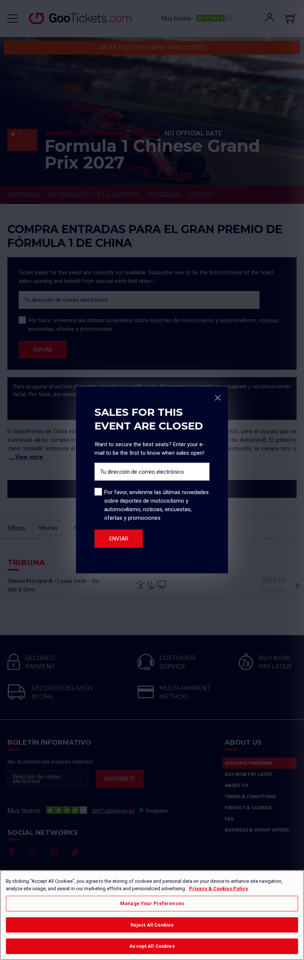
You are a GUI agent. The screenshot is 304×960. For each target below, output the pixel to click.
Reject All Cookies (152, 925)
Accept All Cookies (151, 946)
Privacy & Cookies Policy (218, 888)
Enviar (118, 538)
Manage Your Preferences (152, 903)
